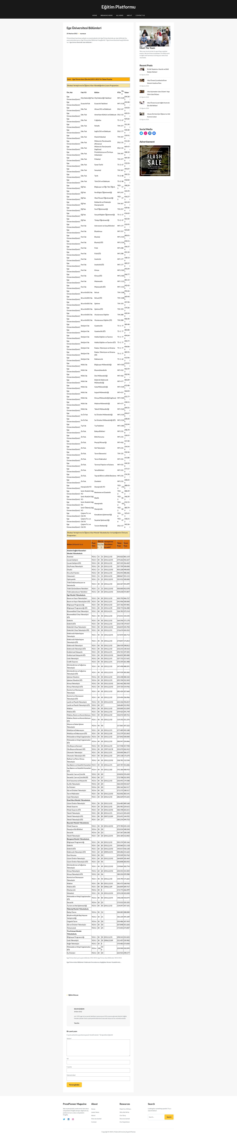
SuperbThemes (131, 1132)
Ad (68, 1058)
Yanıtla (76, 1023)
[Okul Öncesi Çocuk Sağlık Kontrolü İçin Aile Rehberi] (143, 103)
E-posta (69, 1067)
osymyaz (83, 33)
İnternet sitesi (71, 1075)
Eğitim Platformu (118, 6)
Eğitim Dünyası (73, 995)
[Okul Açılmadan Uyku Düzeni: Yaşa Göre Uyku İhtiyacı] (143, 92)
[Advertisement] (98, 57)
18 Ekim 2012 (78, 1011)
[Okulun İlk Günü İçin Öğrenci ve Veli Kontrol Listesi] (143, 114)
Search (169, 1117)
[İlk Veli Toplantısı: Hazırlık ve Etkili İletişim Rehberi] (143, 69)
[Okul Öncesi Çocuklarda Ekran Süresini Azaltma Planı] (143, 80)
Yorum (69, 1038)
